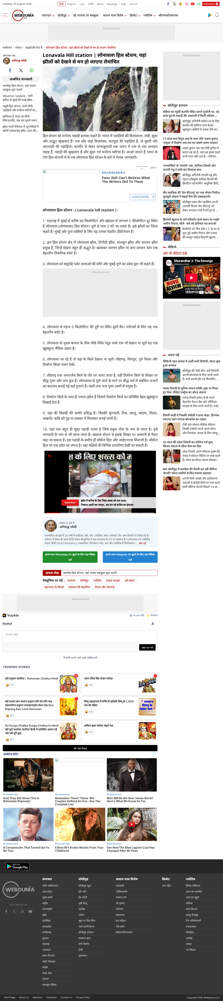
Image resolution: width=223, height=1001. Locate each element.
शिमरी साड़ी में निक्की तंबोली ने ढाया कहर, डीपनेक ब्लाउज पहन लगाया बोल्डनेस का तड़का (191, 417)
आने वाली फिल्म (86, 926)
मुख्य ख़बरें (47, 897)
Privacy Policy (83, 997)
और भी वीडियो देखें (175, 253)
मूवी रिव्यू (83, 903)
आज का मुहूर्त (192, 897)
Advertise (37, 997)
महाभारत (120, 915)
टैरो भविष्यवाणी (193, 920)
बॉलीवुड (62, 15)
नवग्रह (188, 944)
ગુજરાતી (133, 4)
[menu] (6, 15)
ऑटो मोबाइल (48, 961)
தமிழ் (82, 4)
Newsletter (209, 3)
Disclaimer (51, 997)
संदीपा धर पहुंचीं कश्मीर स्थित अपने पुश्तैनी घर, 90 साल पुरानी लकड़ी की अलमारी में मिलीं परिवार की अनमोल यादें (191, 114)
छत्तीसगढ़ (46, 932)
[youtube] (192, 3)
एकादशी (120, 885)
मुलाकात (83, 955)
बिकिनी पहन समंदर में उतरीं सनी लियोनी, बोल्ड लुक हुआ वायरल (191, 363)
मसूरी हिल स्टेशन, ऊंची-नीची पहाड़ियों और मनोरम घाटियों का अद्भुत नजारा (19, 108)
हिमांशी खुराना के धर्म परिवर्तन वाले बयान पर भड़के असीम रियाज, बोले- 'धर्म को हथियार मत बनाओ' (191, 221)
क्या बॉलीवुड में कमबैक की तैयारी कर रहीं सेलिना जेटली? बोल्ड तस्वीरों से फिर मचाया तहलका (190, 471)
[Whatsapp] (198, 3)
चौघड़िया (190, 932)
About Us (24, 997)
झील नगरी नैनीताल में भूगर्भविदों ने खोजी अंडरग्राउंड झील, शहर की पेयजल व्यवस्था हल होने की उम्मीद (21, 128)
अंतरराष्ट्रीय (47, 909)
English (71, 4)
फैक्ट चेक (47, 973)
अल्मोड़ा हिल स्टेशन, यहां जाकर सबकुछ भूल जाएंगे (19, 87)
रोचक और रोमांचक (105, 587)
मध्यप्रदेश (46, 926)
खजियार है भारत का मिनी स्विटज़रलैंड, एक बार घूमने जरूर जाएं (20, 118)
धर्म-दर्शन (120, 926)
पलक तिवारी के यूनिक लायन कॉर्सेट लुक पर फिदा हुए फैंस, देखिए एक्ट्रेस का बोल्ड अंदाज (190, 390)
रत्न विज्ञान (191, 949)
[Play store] (209, 14)
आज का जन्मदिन (194, 891)
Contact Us (66, 997)
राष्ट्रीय (45, 903)
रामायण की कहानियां (79, 587)
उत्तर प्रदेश (47, 891)
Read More (70, 502)
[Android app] (17, 866)
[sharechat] (180, 3)
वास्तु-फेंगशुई (192, 915)
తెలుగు (100, 4)
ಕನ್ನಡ (123, 4)
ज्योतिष (147, 15)
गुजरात (45, 938)
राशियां (189, 903)
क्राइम (45, 967)
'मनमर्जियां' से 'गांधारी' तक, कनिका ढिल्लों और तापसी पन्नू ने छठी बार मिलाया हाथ (189, 168)
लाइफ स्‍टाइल (113, 580)
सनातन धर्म (121, 897)
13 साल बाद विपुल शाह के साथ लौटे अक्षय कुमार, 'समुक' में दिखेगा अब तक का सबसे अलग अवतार (191, 141)
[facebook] (168, 3)
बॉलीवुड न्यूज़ (85, 885)
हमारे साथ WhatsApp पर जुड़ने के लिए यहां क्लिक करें (70, 557)
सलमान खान (85, 938)
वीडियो (172, 247)
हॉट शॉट (83, 891)
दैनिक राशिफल (193, 885)
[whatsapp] (32, 70)
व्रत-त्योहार (121, 920)
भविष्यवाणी (121, 891)
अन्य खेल (166, 885)
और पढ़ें (142, 543)
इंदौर (44, 915)
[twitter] (174, 3)
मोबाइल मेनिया (49, 984)
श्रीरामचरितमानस (168, 15)
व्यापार (45, 978)
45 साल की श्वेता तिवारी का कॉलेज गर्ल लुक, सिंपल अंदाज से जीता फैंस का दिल (188, 444)
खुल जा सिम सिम (87, 920)
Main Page (9, 997)
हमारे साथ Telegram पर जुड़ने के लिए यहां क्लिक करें (130, 557)
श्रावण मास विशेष (113, 15)
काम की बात (48, 955)
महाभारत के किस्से (54, 587)
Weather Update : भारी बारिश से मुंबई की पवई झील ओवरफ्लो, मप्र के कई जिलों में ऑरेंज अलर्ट (18, 98)
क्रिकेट (133, 15)
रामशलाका (191, 926)
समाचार (46, 15)
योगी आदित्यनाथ (50, 885)
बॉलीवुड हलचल (178, 105)
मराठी (90, 4)
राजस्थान (46, 949)
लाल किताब (191, 909)
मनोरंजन (7, 48)
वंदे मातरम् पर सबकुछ (85, 15)
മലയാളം (112, 4)
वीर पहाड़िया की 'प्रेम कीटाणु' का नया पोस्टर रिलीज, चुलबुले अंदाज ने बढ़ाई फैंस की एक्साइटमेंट (191, 194)
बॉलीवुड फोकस (86, 932)
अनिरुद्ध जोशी (19, 60)
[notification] (216, 14)
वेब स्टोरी (83, 897)
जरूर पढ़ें (173, 355)
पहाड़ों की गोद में (33, 48)
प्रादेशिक (46, 920)
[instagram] (186, 3)
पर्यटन (18, 48)
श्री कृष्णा (120, 903)
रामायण (119, 909)
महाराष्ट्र (45, 944)
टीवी (81, 949)
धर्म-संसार (130, 580)
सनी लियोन (84, 944)
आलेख (82, 909)
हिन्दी (61, 4)
